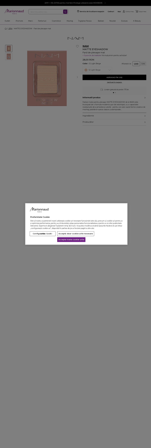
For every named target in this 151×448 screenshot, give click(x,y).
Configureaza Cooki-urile (42, 234)
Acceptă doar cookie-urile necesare (76, 234)
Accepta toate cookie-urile (71, 240)
